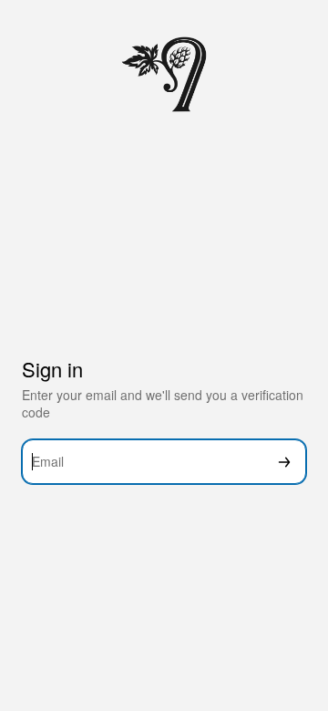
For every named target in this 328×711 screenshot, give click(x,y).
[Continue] (284, 462)
